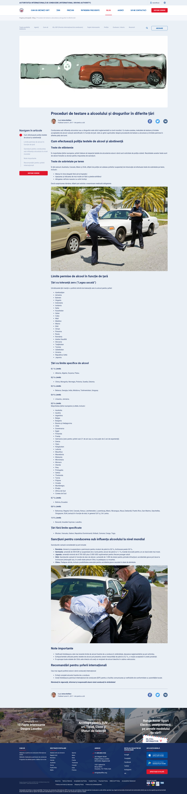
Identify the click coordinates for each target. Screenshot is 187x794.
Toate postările (24, 27)
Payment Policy (103, 781)
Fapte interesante (93, 27)
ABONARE (159, 28)
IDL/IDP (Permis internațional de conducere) (67, 27)
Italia (73, 757)
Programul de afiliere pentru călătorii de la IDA (32, 759)
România (52, 757)
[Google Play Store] (157, 763)
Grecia (52, 765)
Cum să (45, 27)
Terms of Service (67, 781)
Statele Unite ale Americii (57, 753)
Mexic (73, 755)
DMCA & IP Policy (115, 781)
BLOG (108, 10)
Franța (74, 760)
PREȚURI (70, 10)
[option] (31, 725)
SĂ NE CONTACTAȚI (138, 10)
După (64, 120)
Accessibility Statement (128, 781)
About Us (57, 781)
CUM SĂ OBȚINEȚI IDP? (40, 10)
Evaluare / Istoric (119, 27)
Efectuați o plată (157, 772)
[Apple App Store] (157, 755)
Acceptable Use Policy (80, 781)
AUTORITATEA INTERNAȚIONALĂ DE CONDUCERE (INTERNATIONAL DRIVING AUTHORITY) (55, 3)
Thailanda (75, 762)
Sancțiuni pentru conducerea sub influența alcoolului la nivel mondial (36, 151)
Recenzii (132, 27)
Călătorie (22, 29)
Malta (51, 770)
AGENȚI (121, 10)
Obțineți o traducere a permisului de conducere (33, 757)
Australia (52, 762)
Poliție (106, 27)
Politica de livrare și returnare (64, 784)
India (73, 767)
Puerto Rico (53, 767)
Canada (74, 765)
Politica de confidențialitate (94, 784)
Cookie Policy (93, 781)
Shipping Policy (79, 784)
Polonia (74, 770)
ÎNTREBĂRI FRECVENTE (90, 10)
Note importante (30, 158)
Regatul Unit (53, 755)
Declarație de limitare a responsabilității (31, 790)
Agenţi (36, 27)
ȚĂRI (58, 10)
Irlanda (52, 760)
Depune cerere (159, 10)
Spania (74, 753)
